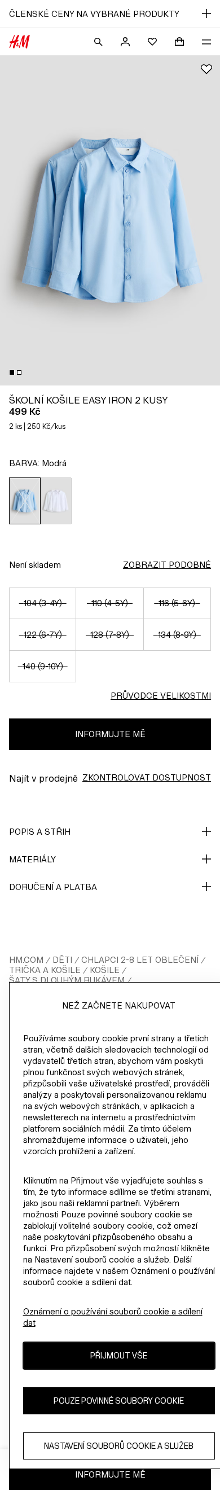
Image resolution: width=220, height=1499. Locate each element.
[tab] (12, 372)
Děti (62, 960)
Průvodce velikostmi (161, 695)
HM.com (26, 960)
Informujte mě (110, 734)
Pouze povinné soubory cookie (119, 1400)
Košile (105, 970)
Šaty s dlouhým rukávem (67, 980)
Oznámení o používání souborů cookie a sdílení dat (113, 1317)
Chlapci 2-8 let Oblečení (140, 960)
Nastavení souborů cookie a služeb (118, 1445)
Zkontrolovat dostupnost (146, 777)
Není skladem (35, 564)
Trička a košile (45, 970)
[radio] (25, 501)
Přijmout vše (118, 1355)
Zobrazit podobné (167, 564)
